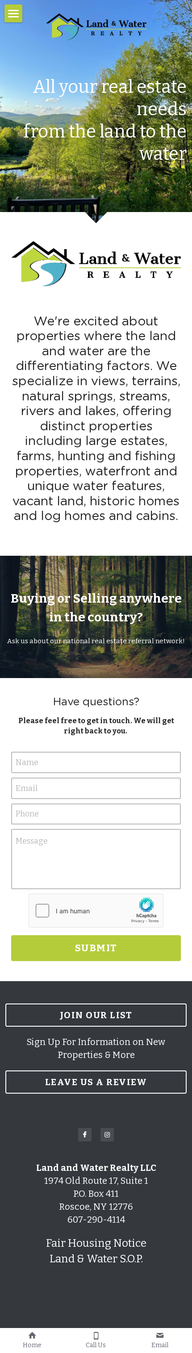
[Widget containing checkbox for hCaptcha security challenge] (96, 911)
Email (27, 788)
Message (32, 841)
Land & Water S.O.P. (96, 1259)
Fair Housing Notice (96, 1243)
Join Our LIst (96, 1015)
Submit (96, 948)
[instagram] (107, 1134)
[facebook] (85, 1134)
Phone (27, 814)
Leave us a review (96, 1082)
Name (27, 762)
